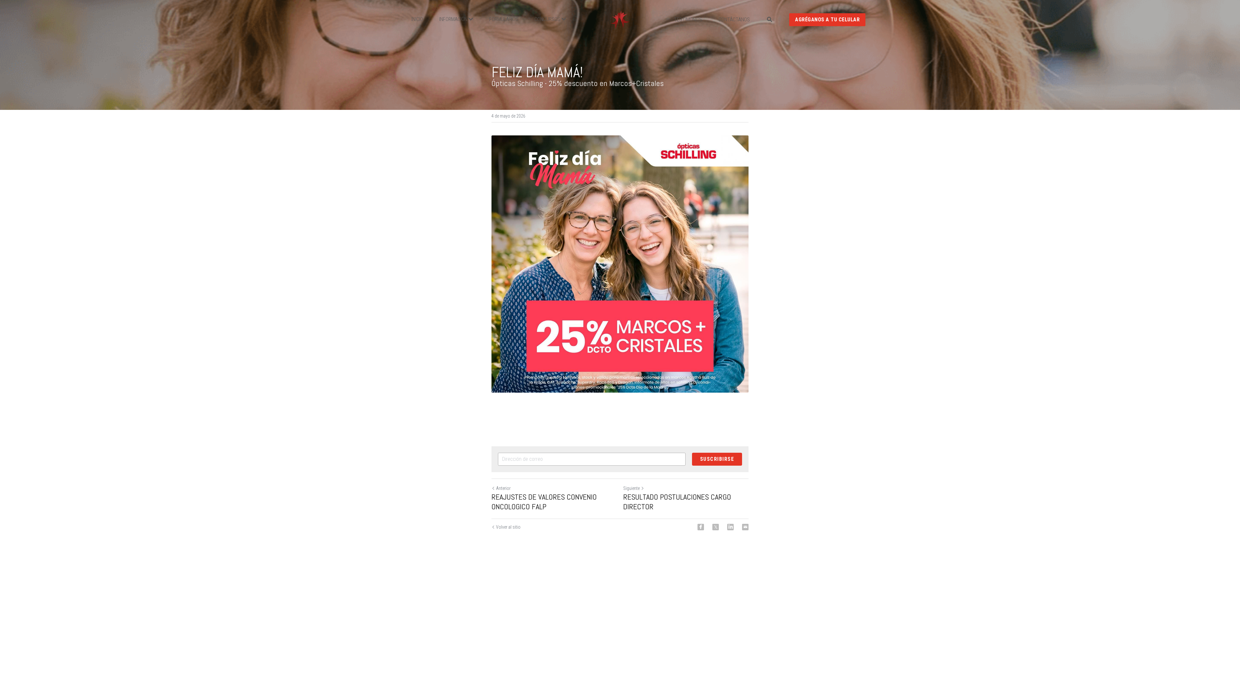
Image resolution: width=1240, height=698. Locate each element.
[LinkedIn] (730, 527)
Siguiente (631, 488)
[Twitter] (715, 527)
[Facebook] (701, 527)
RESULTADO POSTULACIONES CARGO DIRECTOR (677, 502)
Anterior (503, 488)
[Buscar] (769, 19)
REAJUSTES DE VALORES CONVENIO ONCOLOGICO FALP (544, 502)
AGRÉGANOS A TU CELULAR (827, 19)
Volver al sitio (508, 527)
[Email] (745, 527)
